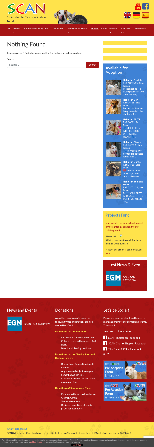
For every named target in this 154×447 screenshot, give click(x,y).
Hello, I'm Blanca (132, 142)
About (16, 28)
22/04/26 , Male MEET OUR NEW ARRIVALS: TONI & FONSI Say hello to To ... (133, 194)
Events (95, 28)
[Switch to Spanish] (145, 15)
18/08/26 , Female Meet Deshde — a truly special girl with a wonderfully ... (133, 88)
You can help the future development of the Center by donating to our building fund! (124, 227)
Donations (57, 28)
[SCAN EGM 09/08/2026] (113, 278)
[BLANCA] (113, 148)
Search (10, 58)
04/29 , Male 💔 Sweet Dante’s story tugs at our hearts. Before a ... (132, 170)
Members (140, 28)
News (104, 28)
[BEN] (113, 106)
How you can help (77, 28)
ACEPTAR (77, 445)
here (108, 253)
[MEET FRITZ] (113, 127)
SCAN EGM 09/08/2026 (129, 278)
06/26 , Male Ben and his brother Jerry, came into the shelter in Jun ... (133, 108)
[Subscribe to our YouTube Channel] (138, 8)
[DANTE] (113, 168)
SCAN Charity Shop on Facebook (127, 343)
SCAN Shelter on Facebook (124, 337)
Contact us (125, 30)
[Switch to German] (136, 15)
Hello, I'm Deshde (132, 80)
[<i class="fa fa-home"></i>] (9, 28)
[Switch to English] (127, 15)
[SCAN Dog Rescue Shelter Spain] (26, 8)
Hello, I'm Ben (130, 99)
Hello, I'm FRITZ (131, 119)
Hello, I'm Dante (132, 161)
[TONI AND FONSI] (113, 191)
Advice (113, 28)
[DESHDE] (113, 86)
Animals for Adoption (36, 28)
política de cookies (37, 442)
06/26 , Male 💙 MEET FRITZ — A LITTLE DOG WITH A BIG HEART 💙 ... (133, 129)
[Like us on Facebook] (145, 8)
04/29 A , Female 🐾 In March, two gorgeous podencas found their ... (133, 150)
